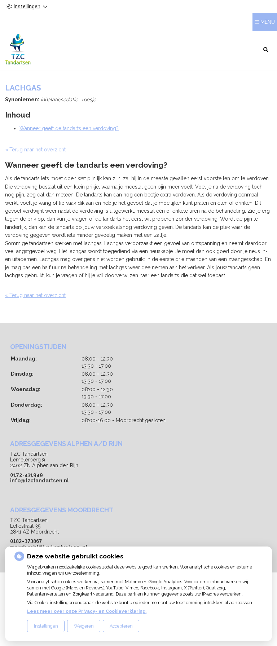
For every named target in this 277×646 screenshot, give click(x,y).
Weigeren (84, 626)
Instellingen (46, 626)
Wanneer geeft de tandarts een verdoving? (69, 128)
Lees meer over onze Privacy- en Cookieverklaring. (86, 611)
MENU (267, 22)
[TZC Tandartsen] (18, 49)
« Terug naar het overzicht (35, 149)
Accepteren (121, 626)
